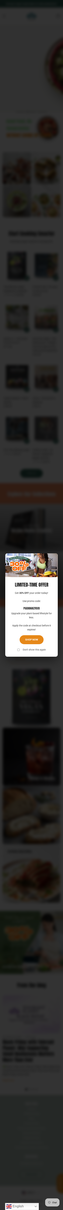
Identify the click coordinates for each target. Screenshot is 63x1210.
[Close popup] (51, 560)
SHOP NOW (31, 639)
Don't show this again (34, 649)
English (18, 1206)
